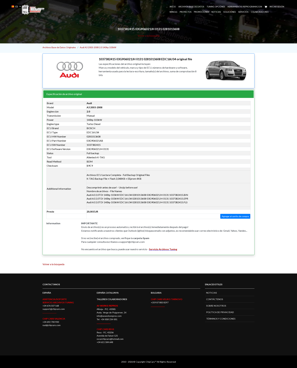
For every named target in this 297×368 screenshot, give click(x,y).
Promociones (201, 12)
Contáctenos (214, 299)
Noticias (216, 12)
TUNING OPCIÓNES (216, 6)
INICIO (173, 6)
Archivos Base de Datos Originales (59, 47)
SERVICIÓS (243, 12)
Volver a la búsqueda (148, 35)
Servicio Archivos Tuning (163, 249)
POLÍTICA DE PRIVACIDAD (220, 312)
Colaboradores (260, 12)
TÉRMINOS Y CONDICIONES (220, 318)
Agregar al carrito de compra (235, 216)
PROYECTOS (186, 12)
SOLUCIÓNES (229, 12)
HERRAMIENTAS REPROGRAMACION (245, 6)
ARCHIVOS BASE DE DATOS (191, 6)
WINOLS (173, 12)
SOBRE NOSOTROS (216, 305)
